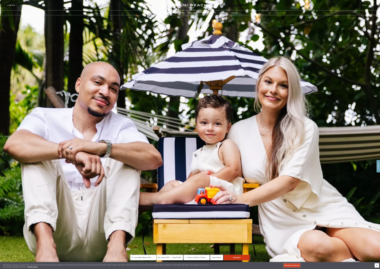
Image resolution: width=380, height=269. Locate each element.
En (373, 5)
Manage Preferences (292, 265)
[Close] (377, 265)
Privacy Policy (32, 267)
